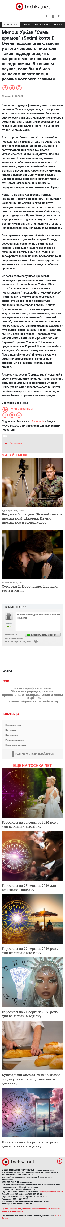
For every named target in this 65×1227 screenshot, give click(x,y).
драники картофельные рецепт (32, 688)
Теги (6, 681)
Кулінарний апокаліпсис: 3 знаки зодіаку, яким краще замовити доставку (31, 1078)
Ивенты (58, 24)
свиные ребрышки (21, 701)
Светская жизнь (42, 24)
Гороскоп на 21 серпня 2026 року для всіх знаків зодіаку (30, 1013)
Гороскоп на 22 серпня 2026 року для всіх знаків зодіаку (30, 950)
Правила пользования (11, 1209)
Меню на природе (24, 691)
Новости (25, 24)
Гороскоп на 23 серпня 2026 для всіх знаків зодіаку (29, 887)
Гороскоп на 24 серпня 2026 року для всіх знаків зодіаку (30, 824)
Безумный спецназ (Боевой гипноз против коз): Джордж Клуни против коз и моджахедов (32, 518)
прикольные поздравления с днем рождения (32, 696)
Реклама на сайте (14, 740)
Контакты (10, 730)
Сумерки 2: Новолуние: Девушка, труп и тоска (30, 588)
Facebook (38, 421)
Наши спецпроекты (15, 745)
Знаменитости (10, 24)
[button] (52, 16)
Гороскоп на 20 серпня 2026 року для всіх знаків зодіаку (30, 1144)
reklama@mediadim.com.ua (51, 1192)
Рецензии (15, 443)
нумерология (46, 691)
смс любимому (47, 701)
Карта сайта (11, 735)
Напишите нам (13, 725)
